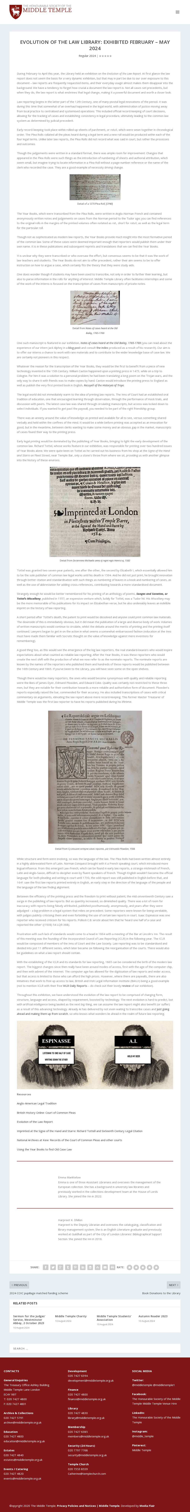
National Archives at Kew (33, 1140)
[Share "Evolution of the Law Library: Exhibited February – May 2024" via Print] (112, 1267)
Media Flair (147, 1506)
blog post (74, 348)
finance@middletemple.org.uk (87, 1399)
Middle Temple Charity (71, 1316)
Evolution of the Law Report (35, 1122)
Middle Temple (141, 1450)
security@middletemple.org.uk (87, 1455)
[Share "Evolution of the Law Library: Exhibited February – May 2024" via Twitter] (53, 1267)
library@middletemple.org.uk (86, 1418)
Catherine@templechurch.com (87, 1473)
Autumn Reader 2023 (153, 1316)
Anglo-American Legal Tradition (37, 1103)
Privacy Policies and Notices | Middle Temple (88, 1506)
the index (102, 348)
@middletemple (142, 1385)
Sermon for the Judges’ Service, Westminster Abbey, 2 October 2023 (29, 1319)
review (126, 986)
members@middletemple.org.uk (88, 1436)
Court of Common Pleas (60, 1112)
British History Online (30, 1112)
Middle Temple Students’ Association (114, 1317)
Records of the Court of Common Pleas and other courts (86, 1140)
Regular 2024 (87, 56)
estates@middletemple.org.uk (23, 1460)
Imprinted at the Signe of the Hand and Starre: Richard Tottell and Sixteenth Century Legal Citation (79, 1131)
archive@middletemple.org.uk (22, 1422)
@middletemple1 (164, 1385)
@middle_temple (143, 1436)
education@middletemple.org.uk (24, 1441)
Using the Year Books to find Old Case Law (44, 1149)
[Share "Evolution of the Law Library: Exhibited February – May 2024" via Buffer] (90, 1267)
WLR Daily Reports (75, 986)
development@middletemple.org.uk (91, 1380)
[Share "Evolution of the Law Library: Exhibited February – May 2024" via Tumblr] (68, 1267)
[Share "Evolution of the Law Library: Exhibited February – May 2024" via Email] (105, 1267)
